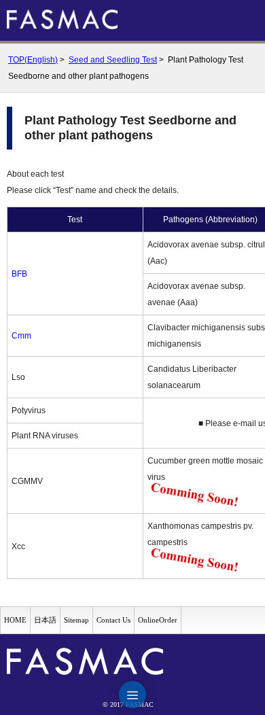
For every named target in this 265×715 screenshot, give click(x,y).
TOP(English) (33, 60)
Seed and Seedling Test (113, 60)
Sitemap (76, 620)
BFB (19, 274)
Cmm (21, 336)
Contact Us (113, 620)
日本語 (45, 620)
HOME (15, 620)
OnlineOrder (157, 620)
